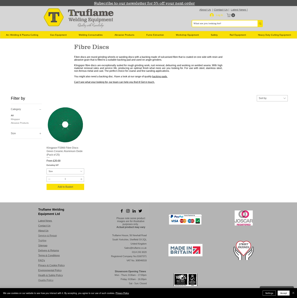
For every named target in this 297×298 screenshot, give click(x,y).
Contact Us (221, 9)
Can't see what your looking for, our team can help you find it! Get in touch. (114, 82)
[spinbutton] (65, 179)
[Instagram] (128, 211)
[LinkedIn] (134, 211)
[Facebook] (121, 211)
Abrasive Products (20, 123)
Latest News (239, 9)
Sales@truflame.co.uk (135, 248)
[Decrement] (49, 179)
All (12, 115)
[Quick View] (65, 125)
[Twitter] (140, 211)
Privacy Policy (122, 293)
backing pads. (160, 76)
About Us (205, 9)
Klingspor (15, 119)
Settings (269, 293)
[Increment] (82, 179)
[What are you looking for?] (260, 23)
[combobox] (272, 98)
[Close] (293, 293)
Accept (283, 293)
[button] (231, 15)
